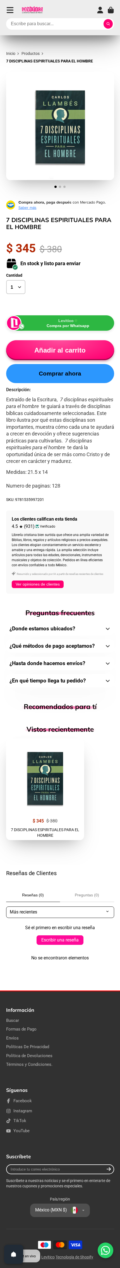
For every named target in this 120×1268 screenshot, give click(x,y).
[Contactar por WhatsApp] (105, 1250)
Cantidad (14, 275)
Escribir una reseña (60, 940)
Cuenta (100, 10)
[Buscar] (108, 24)
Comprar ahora (60, 373)
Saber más (27, 207)
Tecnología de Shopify (74, 1257)
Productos (30, 53)
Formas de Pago (21, 1029)
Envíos (12, 1038)
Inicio (10, 53)
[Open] (13, 1254)
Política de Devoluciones (29, 1055)
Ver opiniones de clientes (38, 584)
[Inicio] (32, 10)
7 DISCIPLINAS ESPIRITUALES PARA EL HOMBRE (45, 789)
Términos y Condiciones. (29, 1064)
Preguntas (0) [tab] (87, 895)
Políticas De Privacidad (27, 1046)
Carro (110, 10)
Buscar (12, 1020)
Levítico (48, 1257)
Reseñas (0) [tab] (33, 895)
